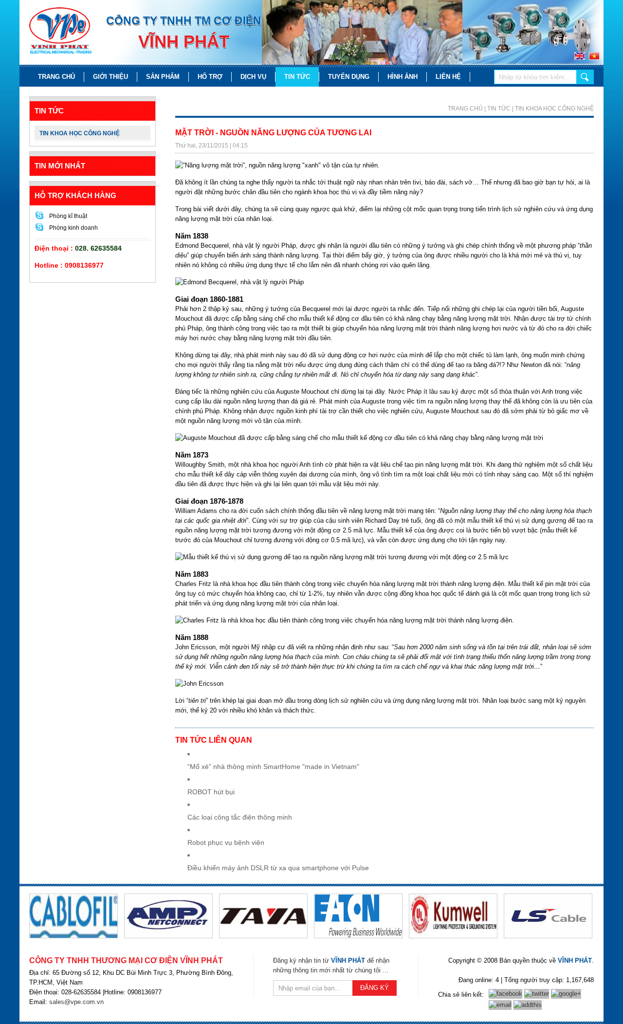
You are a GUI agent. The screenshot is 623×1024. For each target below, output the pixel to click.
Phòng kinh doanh (73, 227)
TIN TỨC (297, 76)
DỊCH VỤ (253, 76)
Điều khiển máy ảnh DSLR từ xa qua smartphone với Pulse (278, 868)
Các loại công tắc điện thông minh (239, 817)
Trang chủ (56, 76)
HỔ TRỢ (210, 76)
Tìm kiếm (585, 77)
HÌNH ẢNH (402, 76)
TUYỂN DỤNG (348, 76)
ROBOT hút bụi (211, 792)
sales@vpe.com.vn (76, 1002)
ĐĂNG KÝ (374, 987)
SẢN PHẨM (163, 76)
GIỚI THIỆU (110, 76)
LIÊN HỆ (448, 76)
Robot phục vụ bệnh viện (225, 842)
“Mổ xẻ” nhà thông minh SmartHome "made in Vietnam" (273, 766)
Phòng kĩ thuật (68, 216)
